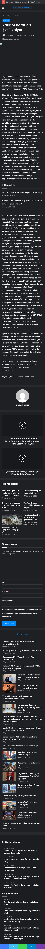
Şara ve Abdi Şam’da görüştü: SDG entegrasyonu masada (30, 707)
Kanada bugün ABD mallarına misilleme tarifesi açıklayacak (11, 493)
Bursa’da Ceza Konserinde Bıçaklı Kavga (20, 746)
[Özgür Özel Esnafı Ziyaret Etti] (9, 766)
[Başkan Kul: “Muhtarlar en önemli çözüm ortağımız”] (9, 678)
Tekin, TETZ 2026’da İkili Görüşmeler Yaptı (28, 813)
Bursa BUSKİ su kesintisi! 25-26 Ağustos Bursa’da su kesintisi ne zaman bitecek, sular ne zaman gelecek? (22, 719)
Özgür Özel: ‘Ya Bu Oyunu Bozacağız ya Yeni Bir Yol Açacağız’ (28, 776)
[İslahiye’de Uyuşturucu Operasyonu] (9, 805)
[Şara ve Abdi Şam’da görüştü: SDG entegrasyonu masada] (9, 708)
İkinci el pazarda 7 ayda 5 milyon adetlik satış (22, 192)
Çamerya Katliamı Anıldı (28, 785)
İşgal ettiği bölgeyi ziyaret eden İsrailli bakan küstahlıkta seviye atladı (22, 729)
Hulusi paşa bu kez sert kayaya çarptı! (28, 753)
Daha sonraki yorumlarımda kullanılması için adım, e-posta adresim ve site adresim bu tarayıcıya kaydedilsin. (22, 613)
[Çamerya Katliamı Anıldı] (9, 788)
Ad (3, 583)
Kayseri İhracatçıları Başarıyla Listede (32, 492)
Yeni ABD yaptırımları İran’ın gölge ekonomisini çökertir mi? (17, 697)
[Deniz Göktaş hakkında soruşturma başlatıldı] (9, 688)
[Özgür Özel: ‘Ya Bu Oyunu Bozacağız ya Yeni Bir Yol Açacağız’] (9, 776)
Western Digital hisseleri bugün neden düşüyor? (33, 505)
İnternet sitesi (7, 600)
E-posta (5, 592)
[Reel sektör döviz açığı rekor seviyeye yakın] (12, 519)
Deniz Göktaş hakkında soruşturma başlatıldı (28, 686)
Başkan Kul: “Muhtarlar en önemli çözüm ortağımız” (29, 676)
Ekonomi (16, 16)
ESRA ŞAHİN (10, 35)
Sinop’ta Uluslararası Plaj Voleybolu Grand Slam (11, 505)
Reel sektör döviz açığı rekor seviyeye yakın (10, 529)
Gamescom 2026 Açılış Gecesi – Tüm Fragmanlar (24, 2)
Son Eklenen (22, 634)
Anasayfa (7, 16)
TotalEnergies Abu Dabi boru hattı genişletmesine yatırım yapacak (32, 518)
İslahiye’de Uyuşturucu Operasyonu (27, 803)
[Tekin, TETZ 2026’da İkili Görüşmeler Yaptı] (9, 815)
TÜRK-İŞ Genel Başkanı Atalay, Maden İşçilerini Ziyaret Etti (19, 642)
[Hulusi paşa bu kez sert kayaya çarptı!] (9, 755)
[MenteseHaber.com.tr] (22, 7)
